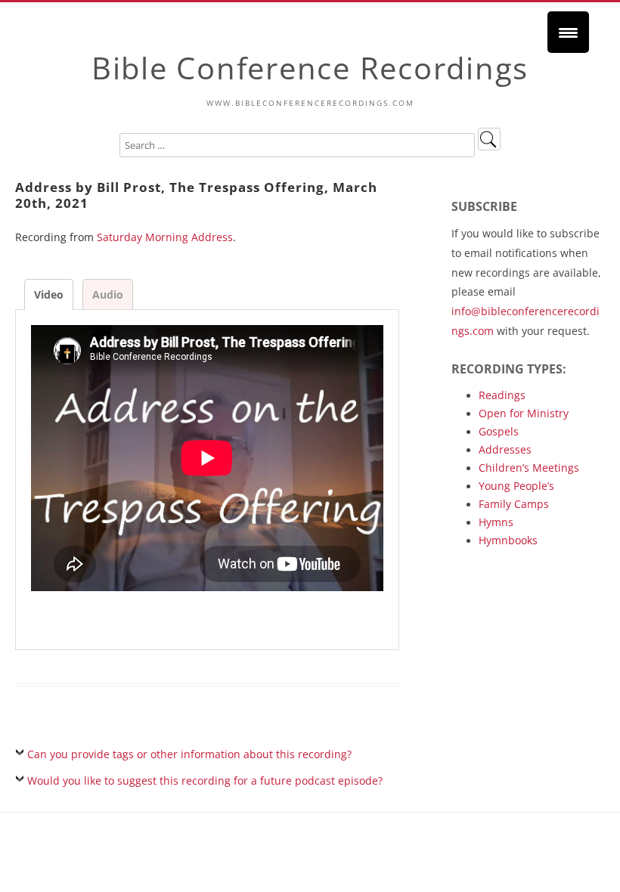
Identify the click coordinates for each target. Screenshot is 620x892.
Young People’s (516, 486)
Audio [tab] (107, 294)
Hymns (496, 522)
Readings (502, 395)
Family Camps (514, 504)
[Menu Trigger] (568, 32)
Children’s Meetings (529, 467)
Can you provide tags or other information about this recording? (189, 754)
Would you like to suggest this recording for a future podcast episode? (205, 780)
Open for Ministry (524, 413)
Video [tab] (49, 294)
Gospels (499, 431)
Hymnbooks (508, 540)
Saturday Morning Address (165, 237)
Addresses (505, 449)
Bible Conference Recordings (310, 68)
